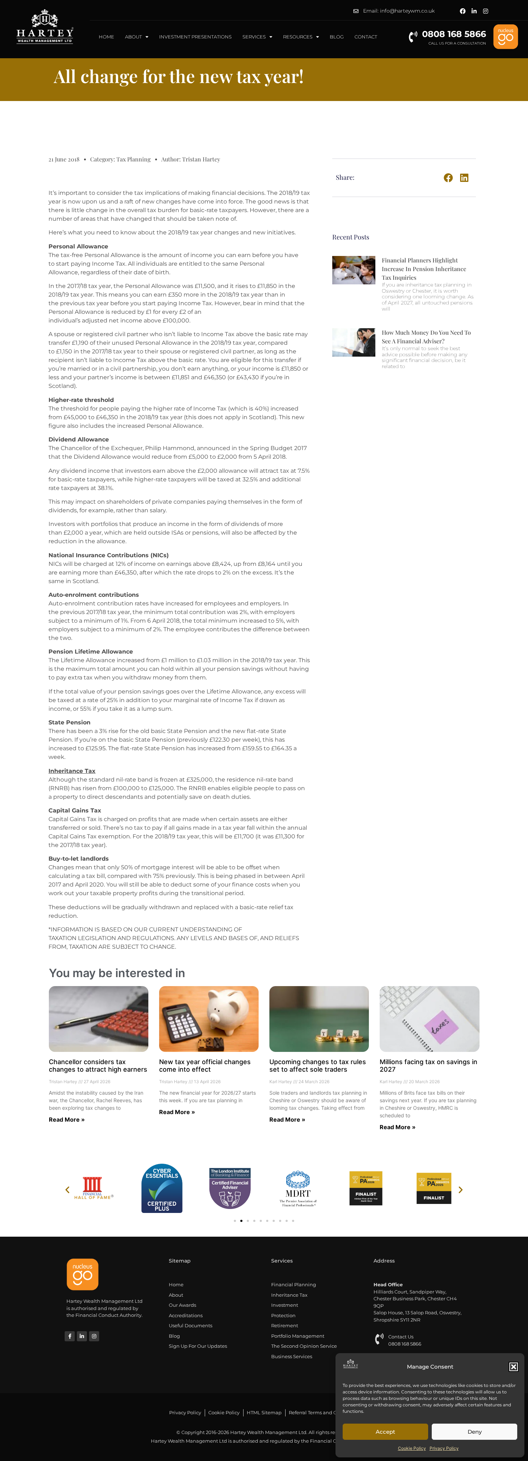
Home (106, 37)
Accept (385, 1431)
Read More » (67, 1119)
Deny (475, 1431)
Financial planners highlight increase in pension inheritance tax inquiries (424, 268)
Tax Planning (133, 159)
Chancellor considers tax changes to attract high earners (98, 1065)
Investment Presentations (195, 37)
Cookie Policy (412, 1448)
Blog (337, 37)
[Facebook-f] (70, 1336)
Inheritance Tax (72, 771)
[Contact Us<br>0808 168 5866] (379, 1339)
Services (254, 37)
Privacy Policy (444, 1448)
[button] (513, 1366)
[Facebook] (463, 11)
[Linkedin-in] (474, 11)
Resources (297, 37)
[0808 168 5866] (412, 36)
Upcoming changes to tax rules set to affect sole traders (317, 1065)
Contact (366, 37)
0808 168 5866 (454, 34)
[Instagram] (485, 11)
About (133, 37)
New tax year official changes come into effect (205, 1065)
